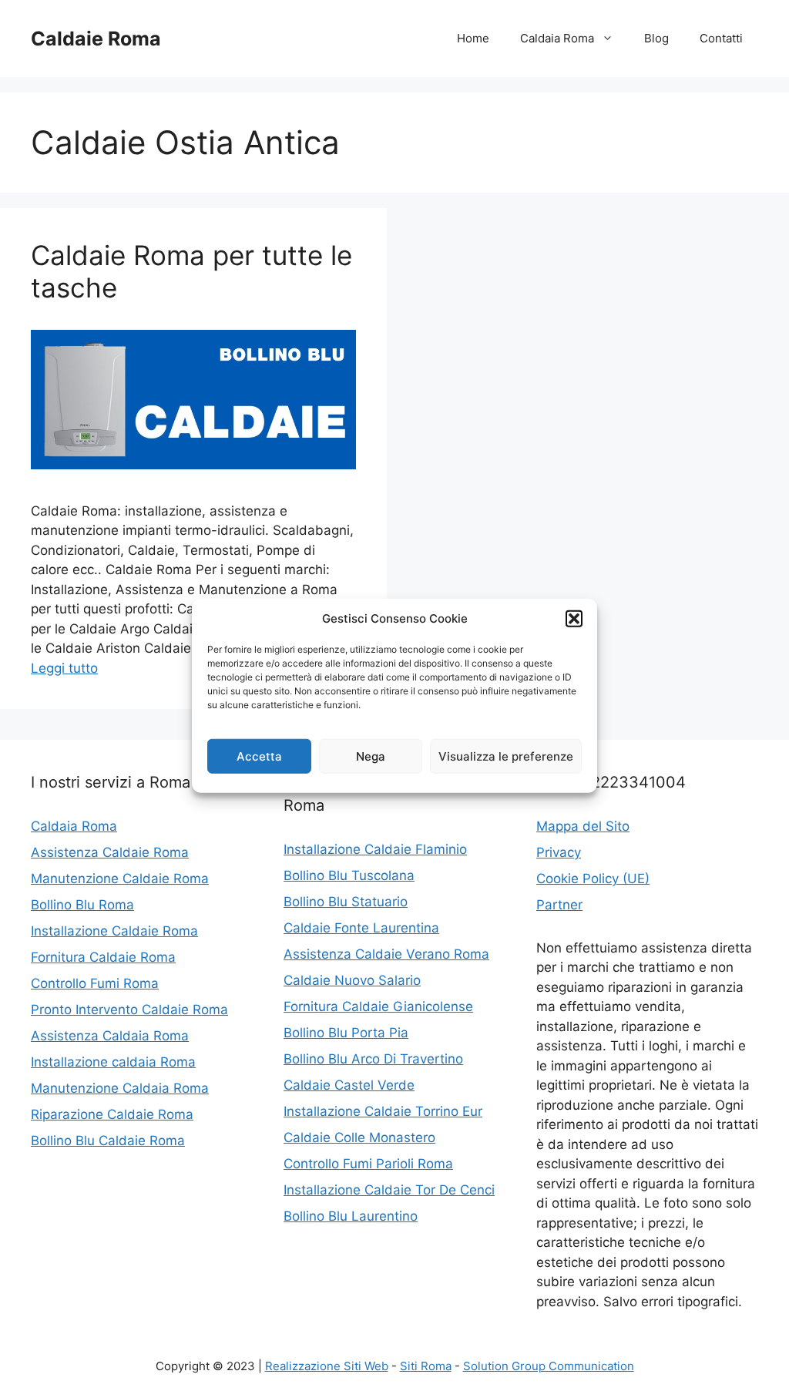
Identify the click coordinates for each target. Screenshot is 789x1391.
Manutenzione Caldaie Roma (120, 878)
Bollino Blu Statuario (346, 901)
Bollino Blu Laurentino (351, 1216)
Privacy (558, 852)
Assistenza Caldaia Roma (110, 1035)
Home (473, 38)
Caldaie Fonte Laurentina (361, 928)
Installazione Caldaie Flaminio (375, 849)
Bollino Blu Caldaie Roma (108, 1140)
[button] (574, 619)
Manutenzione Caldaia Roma (120, 1088)
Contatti (721, 38)
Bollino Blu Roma (82, 904)
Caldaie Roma (96, 38)
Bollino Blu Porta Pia (346, 1032)
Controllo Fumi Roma (95, 983)
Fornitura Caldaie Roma (103, 957)
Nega (370, 755)
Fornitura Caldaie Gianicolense (378, 1006)
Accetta (259, 755)
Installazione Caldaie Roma (114, 931)
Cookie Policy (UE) (593, 878)
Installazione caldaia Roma (113, 1062)
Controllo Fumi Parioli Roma (368, 1163)
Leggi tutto (64, 668)
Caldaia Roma (557, 38)
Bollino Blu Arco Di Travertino (373, 1059)
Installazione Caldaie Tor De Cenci (389, 1190)
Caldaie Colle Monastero (359, 1137)
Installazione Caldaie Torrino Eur (383, 1111)
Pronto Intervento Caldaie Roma (129, 1009)
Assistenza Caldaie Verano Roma (386, 954)
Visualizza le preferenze (505, 755)
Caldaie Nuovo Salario (352, 980)
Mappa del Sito (583, 826)
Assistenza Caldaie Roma (110, 852)
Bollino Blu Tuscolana (349, 875)
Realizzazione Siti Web (326, 1366)
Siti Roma (426, 1366)
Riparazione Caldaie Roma (112, 1114)
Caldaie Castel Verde (349, 1085)
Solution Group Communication (548, 1366)
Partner (559, 904)
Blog (656, 38)
